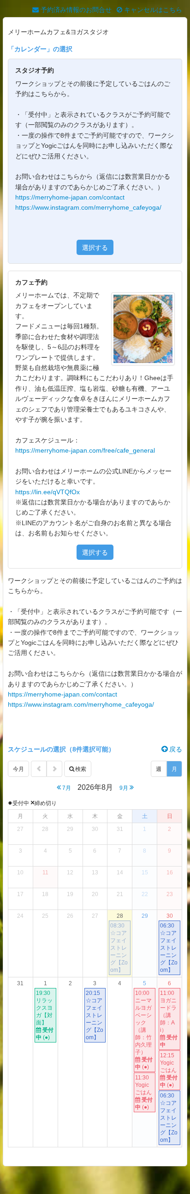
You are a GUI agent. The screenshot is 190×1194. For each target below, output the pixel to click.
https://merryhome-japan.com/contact (70, 197)
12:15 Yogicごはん (169, 1070)
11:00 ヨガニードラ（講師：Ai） (169, 1019)
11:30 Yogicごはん (144, 1092)
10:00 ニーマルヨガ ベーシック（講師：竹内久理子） (144, 1030)
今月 (18, 769)
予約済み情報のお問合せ (75, 9)
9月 (124, 788)
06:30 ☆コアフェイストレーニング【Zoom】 (169, 947)
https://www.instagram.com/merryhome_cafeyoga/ (88, 207)
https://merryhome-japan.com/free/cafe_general (85, 450)
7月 (66, 788)
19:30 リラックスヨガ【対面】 (44, 1015)
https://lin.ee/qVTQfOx (47, 492)
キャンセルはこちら (152, 9)
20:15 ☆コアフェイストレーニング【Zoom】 (94, 1015)
